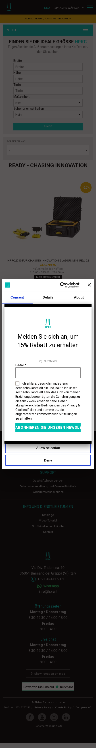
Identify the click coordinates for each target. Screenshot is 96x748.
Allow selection (48, 447)
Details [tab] (48, 297)
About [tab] (79, 297)
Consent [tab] (17, 297)
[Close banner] (89, 284)
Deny (48, 460)
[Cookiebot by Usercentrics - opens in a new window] (60, 285)
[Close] (92, 304)
